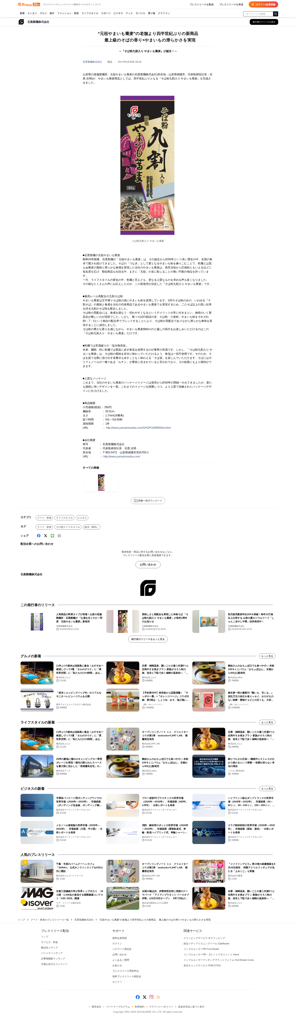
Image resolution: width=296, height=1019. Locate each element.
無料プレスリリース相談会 (126, 976)
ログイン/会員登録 (265, 4)
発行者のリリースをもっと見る (148, 639)
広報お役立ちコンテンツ (54, 964)
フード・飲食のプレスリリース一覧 (49, 919)
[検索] (275, 13)
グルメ (43, 13)
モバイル (140, 13)
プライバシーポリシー (161, 1006)
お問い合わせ (148, 564)
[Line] (52, 535)
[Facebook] (38, 535)
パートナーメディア (52, 953)
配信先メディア (49, 947)
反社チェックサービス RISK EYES (202, 965)
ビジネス (118, 13)
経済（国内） (91, 527)
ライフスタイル (90, 13)
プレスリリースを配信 (202, 4)
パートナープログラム (118, 1006)
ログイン (117, 943)
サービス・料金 (49, 942)
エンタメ (32, 13)
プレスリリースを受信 (231, 4)
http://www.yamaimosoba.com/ (121, 456)
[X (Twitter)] (45, 535)
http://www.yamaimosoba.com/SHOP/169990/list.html (138, 427)
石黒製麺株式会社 (92, 61)
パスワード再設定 (122, 949)
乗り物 (151, 13)
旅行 (52, 13)
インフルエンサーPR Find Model (201, 949)
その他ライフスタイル (68, 527)
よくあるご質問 (120, 960)
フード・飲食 (44, 517)
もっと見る (267, 656)
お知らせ (117, 965)
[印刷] (59, 535)
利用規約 (139, 1006)
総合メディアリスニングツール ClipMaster (207, 943)
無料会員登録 (119, 938)
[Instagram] (151, 997)
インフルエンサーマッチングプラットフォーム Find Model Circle (219, 960)
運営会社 (96, 1006)
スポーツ (106, 13)
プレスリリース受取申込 (125, 971)
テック (129, 13)
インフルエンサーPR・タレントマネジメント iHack (211, 954)
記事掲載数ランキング (53, 958)
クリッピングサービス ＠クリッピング (204, 938)
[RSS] (158, 997)
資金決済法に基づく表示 (191, 1006)
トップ (21, 919)
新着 (22, 13)
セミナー (117, 981)
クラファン (164, 13)
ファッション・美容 (68, 13)
